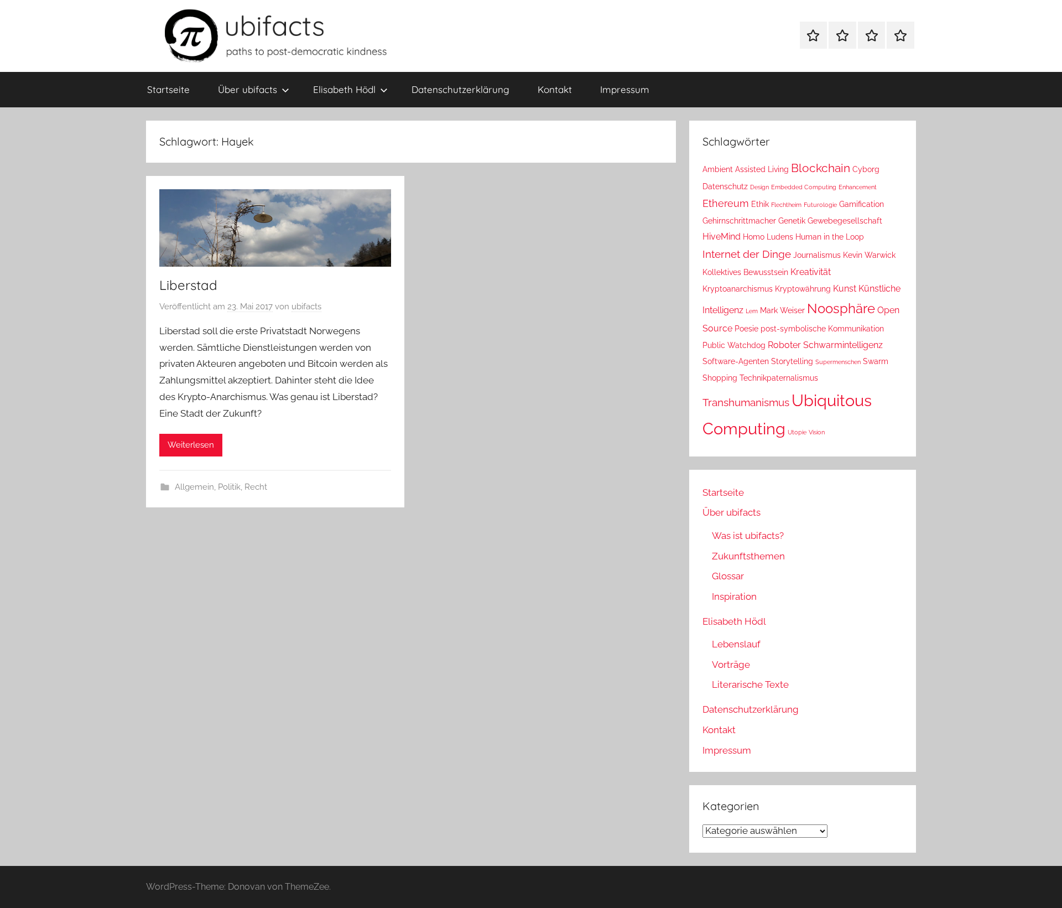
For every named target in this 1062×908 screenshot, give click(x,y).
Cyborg (865, 169)
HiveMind (721, 236)
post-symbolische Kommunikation (822, 328)
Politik (229, 487)
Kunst (844, 288)
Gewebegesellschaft (845, 220)
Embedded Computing (803, 187)
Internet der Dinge (746, 254)
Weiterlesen (191, 445)
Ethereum (725, 203)
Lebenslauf (736, 644)
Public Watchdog (734, 345)
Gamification (861, 204)
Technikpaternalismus (779, 377)
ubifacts (306, 307)
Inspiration (734, 596)
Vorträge (731, 664)
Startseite (168, 89)
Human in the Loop (829, 236)
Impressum (624, 89)
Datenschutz (725, 186)
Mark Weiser (782, 310)
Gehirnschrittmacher (739, 220)
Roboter (784, 345)
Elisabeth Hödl (344, 89)
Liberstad (188, 285)
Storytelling (792, 361)
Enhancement (858, 187)
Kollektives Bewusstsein (745, 272)
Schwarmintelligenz (843, 345)
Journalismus (817, 255)
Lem (752, 311)
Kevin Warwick (869, 255)
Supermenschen (838, 362)
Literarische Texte (750, 684)
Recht (255, 487)
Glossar (728, 576)
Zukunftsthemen (748, 556)
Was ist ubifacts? (748, 535)
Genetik (791, 220)
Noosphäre (841, 308)
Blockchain (820, 168)
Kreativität (810, 272)
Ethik (760, 204)
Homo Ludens (768, 236)
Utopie (797, 432)
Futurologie (820, 204)
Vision (817, 432)
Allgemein (194, 487)
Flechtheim (786, 204)
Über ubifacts (247, 89)
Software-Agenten (735, 361)
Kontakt (555, 89)
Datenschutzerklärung (460, 89)
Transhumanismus (745, 402)
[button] (24, 883)
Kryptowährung (803, 288)
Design (759, 187)
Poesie (746, 328)
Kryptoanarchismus (737, 288)
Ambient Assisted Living (745, 169)
